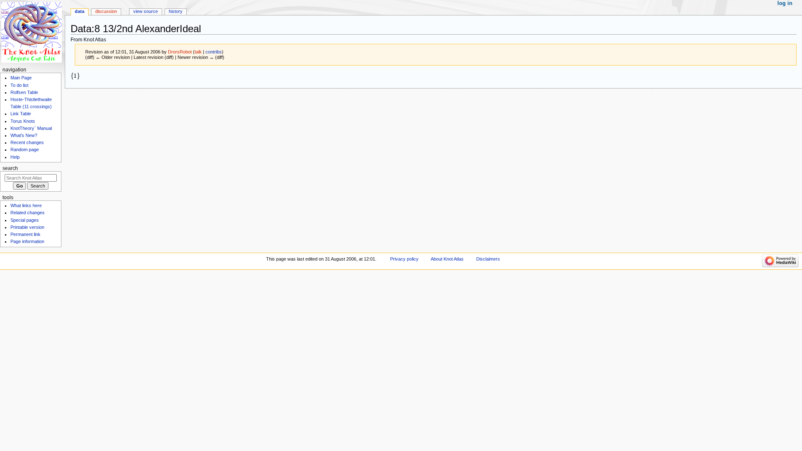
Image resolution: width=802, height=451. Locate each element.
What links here (26, 205)
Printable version (27, 227)
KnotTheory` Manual (31, 128)
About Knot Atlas (447, 258)
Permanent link (25, 234)
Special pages (24, 220)
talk (198, 51)
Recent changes (27, 142)
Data (79, 11)
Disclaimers (488, 258)
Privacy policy (404, 258)
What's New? (23, 135)
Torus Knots (22, 121)
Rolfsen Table (24, 92)
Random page (24, 149)
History (176, 11)
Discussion (106, 11)
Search (10, 168)
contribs (214, 51)
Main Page (21, 77)
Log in (784, 3)
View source (145, 11)
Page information (27, 241)
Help (15, 157)
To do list (19, 85)
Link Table (20, 113)
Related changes (27, 212)
